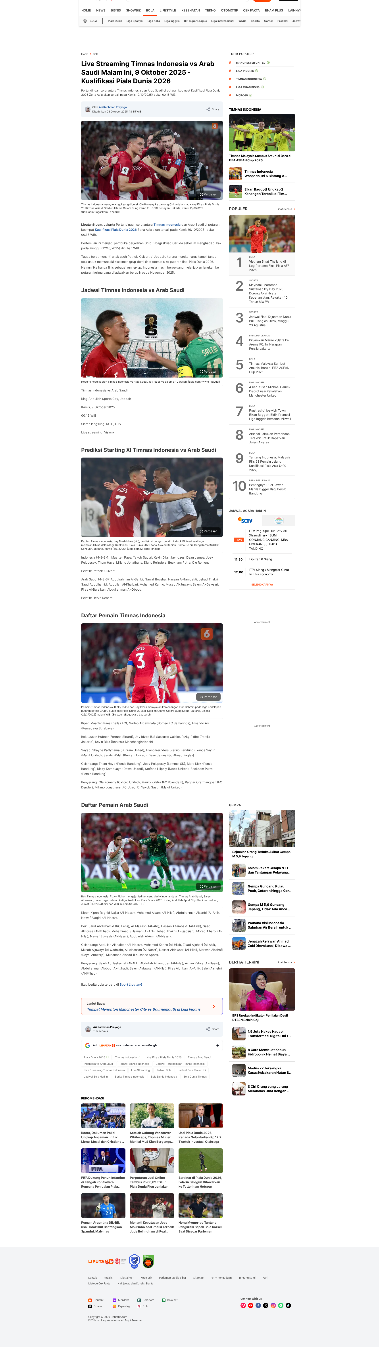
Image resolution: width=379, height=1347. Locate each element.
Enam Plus (274, 10)
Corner (268, 21)
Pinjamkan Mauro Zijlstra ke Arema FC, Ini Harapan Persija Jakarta (269, 344)
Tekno (210, 10)
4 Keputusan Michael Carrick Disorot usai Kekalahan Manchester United (270, 391)
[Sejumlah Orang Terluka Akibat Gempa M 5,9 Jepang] (262, 828)
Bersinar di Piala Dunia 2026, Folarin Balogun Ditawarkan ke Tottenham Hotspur (200, 1182)
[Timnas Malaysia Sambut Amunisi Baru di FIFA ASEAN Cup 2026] (262, 132)
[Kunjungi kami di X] (265, 1305)
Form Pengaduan (221, 1278)
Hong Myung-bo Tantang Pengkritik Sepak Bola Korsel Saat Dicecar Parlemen (200, 1227)
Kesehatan (190, 10)
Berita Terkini (244, 962)
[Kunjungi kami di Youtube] (250, 1305)
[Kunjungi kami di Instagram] (273, 1305)
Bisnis (116, 10)
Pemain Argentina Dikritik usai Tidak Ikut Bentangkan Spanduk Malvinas (101, 1227)
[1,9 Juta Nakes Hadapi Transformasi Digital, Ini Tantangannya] (239, 1033)
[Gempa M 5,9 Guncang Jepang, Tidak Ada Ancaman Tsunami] (239, 907)
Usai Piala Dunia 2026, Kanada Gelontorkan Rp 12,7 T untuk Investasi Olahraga (200, 1137)
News (101, 10)
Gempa (235, 805)
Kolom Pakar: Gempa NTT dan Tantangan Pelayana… (269, 870)
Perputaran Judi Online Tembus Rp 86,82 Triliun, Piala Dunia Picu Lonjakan (149, 1182)
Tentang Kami (247, 1278)
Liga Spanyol (135, 21)
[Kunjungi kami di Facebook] (258, 1305)
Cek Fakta (251, 10)
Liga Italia (154, 21)
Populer (238, 208)
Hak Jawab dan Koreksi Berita (135, 1283)
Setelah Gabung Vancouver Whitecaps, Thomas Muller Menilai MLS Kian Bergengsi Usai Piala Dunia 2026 (151, 1137)
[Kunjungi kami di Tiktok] (288, 1305)
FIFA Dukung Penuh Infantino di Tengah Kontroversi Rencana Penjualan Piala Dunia (103, 1182)
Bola (150, 10)
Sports (255, 21)
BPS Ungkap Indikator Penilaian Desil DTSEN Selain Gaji (260, 1017)
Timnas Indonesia (167, 224)
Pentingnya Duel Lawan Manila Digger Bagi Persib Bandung (267, 489)
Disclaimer (127, 1278)
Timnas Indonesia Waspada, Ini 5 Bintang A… (265, 173)
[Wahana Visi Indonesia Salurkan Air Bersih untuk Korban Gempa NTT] (239, 925)
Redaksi (108, 1278)
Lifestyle (168, 10)
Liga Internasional (222, 21)
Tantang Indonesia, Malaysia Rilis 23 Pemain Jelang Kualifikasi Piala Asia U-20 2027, (269, 463)
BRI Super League (195, 21)
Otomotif (229, 10)
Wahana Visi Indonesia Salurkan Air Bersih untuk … (270, 925)
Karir (266, 1278)
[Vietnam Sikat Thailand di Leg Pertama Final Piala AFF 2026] (262, 234)
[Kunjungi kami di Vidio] (243, 1305)
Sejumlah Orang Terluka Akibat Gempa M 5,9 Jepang (261, 854)
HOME (86, 10)
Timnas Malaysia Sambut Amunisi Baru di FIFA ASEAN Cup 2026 (260, 158)
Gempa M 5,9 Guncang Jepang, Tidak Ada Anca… (269, 906)
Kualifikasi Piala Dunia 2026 (116, 229)
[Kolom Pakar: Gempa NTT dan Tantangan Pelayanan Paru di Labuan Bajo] (239, 870)
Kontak (92, 1278)
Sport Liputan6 (131, 984)
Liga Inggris (172, 21)
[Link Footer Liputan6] (107, 1261)
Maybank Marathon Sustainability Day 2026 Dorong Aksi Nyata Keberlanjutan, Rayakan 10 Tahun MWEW (268, 293)
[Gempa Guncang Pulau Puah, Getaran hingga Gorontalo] (239, 888)
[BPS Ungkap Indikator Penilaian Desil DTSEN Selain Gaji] (262, 989)
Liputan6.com (119, 1317)
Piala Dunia (115, 21)
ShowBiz (133, 10)
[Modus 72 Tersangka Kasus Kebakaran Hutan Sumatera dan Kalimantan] (239, 1070)
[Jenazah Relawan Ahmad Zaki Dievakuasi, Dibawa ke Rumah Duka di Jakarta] (239, 943)
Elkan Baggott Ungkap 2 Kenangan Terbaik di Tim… (265, 191)
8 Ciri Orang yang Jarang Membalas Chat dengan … (269, 1088)
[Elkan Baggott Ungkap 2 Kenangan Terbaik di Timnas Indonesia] (235, 191)
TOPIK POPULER (241, 54)
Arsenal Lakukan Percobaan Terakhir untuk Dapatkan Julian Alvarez (269, 438)
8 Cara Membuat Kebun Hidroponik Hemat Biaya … (269, 1052)
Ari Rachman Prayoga (113, 107)
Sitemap (198, 1278)
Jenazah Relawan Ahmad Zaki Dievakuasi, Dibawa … (269, 943)
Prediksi (282, 21)
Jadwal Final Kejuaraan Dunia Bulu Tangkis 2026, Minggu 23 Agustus (270, 321)
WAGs (242, 21)
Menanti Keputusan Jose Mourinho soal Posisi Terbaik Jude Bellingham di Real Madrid (152, 1227)
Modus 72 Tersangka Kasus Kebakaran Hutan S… (270, 1070)
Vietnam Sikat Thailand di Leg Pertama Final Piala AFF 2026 (269, 265)
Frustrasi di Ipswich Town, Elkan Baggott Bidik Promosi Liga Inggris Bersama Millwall (270, 414)
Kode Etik (146, 1278)
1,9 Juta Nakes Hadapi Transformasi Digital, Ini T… (269, 1033)
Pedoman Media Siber (172, 1278)
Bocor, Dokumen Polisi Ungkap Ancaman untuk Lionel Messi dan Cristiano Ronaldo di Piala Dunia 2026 (102, 1137)
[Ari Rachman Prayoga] (87, 109)
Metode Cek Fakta (99, 1283)
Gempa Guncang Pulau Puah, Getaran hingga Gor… (269, 888)
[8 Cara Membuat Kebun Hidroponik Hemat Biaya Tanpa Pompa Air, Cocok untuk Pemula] (239, 1052)
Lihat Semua (284, 209)
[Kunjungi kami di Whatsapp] (280, 1305)
